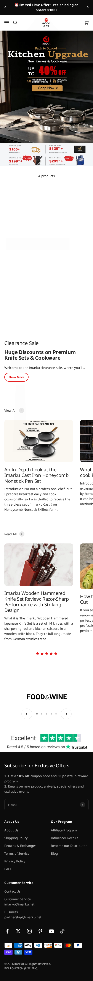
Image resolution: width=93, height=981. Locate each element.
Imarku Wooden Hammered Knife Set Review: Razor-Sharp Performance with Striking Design (36, 601)
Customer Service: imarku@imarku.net (19, 901)
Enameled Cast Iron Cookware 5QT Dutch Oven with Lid (64, 309)
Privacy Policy (14, 861)
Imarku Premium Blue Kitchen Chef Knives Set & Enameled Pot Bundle (24, 235)
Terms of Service (16, 853)
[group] (46, 98)
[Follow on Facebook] (7, 931)
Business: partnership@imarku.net (22, 914)
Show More (16, 377)
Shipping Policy (16, 838)
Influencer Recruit (64, 838)
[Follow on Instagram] (29, 931)
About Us (11, 830)
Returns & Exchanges (20, 845)
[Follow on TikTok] (62, 931)
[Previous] (5, 7)
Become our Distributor (69, 845)
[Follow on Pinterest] (40, 931)
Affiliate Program (64, 830)
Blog (54, 853)
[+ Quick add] (40, 219)
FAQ (7, 869)
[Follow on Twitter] (18, 931)
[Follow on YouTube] (51, 931)
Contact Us (12, 891)
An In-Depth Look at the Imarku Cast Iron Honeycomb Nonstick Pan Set (36, 475)
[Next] (88, 7)
